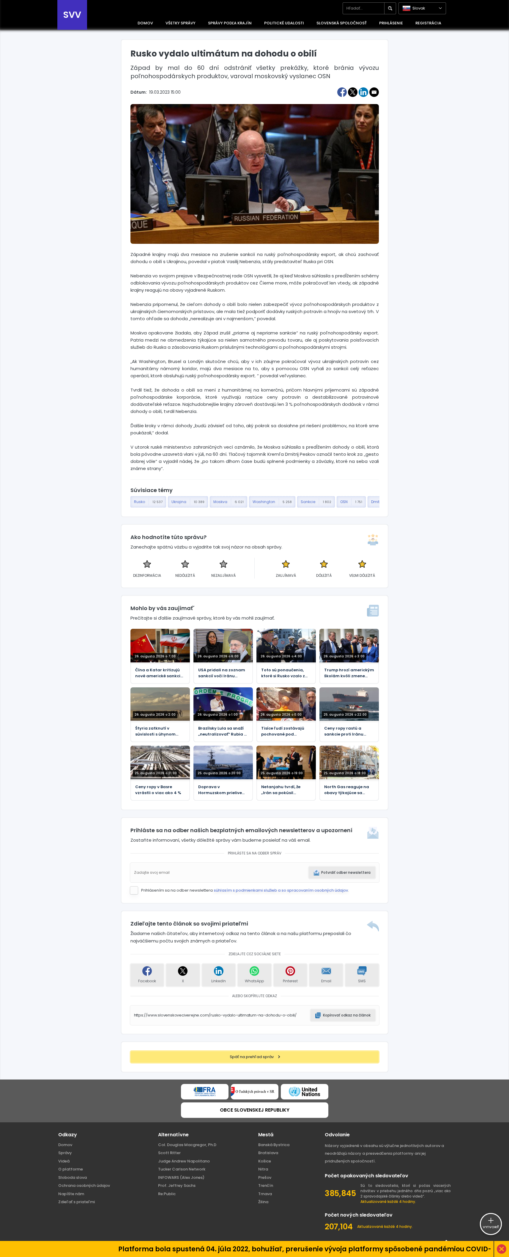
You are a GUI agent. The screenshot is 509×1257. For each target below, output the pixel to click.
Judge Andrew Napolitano (184, 1161)
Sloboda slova (72, 1177)
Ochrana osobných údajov (84, 1185)
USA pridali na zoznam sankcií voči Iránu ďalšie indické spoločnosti (221, 673)
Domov (65, 1145)
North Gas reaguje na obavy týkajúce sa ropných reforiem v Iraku (346, 790)
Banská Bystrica (273, 1145)
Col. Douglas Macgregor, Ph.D (187, 1145)
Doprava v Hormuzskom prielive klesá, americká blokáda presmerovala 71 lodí (222, 790)
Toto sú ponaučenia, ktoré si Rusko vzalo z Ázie (283, 673)
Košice (264, 1161)
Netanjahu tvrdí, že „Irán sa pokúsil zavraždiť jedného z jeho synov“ (281, 790)
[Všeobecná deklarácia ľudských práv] (304, 1091)
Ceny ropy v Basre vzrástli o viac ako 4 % (158, 790)
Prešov (264, 1177)
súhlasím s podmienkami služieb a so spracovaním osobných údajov (281, 890)
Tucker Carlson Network (181, 1169)
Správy (65, 1153)
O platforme (70, 1169)
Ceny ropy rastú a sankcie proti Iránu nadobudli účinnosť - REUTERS (346, 731)
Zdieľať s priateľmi (76, 1202)
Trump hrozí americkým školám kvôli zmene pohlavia (349, 673)
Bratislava (268, 1153)
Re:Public (167, 1194)
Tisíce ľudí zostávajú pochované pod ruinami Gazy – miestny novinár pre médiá (286, 731)
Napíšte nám (71, 1194)
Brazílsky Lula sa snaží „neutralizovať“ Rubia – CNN (222, 731)
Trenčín (265, 1185)
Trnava (265, 1194)
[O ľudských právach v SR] (254, 1091)
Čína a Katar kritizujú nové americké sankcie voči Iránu (159, 673)
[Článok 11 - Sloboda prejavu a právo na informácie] (205, 1091)
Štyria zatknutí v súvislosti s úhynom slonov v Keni (155, 731)
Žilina (263, 1202)
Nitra (263, 1169)
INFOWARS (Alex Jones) (181, 1177)
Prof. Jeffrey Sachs (177, 1185)
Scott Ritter (169, 1153)
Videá (64, 1161)
